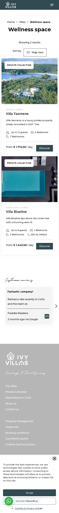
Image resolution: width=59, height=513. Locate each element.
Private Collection (16, 391)
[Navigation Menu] (52, 4)
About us (10, 403)
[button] (54, 458)
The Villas (11, 386)
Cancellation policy (16, 438)
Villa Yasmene (17, 113)
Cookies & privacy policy (28, 508)
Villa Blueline (16, 211)
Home (11, 22)
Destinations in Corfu (18, 397)
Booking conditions (17, 432)
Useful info (11, 427)
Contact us (12, 409)
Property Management (19, 421)
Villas (22, 22)
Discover (44, 148)
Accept (29, 492)
